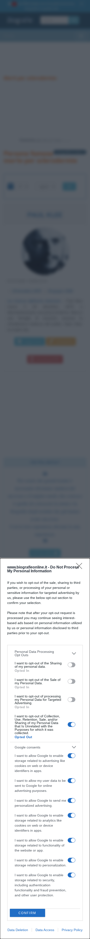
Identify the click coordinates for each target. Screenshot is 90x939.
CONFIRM (27, 913)
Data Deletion (17, 930)
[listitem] (45, 653)
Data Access (45, 930)
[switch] (71, 664)
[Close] (80, 567)
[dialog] (45, 748)
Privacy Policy (72, 930)
